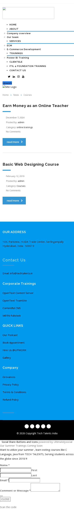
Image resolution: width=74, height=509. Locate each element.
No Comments (13, 131)
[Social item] (4, 76)
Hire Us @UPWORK (14, 350)
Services (15, 41)
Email (4, 480)
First (34, 470)
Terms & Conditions (14, 392)
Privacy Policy (11, 384)
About (14, 29)
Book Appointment (14, 342)
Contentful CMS (12, 308)
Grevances (9, 377)
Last (34, 475)
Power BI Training (18, 57)
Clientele (15, 62)
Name (5, 465)
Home (13, 24)
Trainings (16, 53)
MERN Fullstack (12, 315)
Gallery (7, 357)
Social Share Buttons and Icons (20, 441)
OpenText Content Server (18, 293)
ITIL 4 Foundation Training (27, 66)
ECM (9, 45)
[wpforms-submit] (1, 495)
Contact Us (17, 70)
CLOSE (5, 499)
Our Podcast (10, 335)
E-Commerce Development (24, 49)
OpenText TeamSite (15, 300)
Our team (13, 37)
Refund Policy (11, 399)
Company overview (19, 33)
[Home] (10, 86)
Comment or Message (15, 490)
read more (13, 142)
